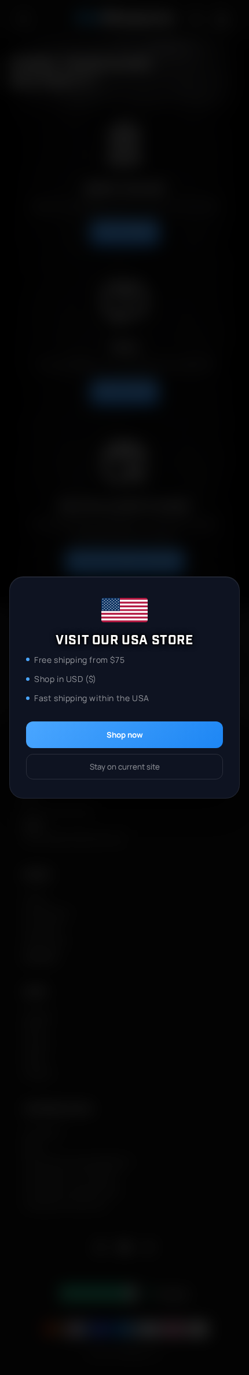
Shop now (125, 735)
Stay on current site (125, 766)
